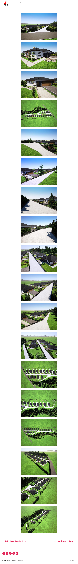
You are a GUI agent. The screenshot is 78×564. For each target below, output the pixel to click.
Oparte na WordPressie (17, 560)
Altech (8, 560)
